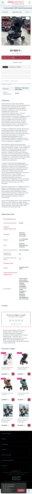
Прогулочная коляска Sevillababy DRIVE (23, 368)
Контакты (4, 465)
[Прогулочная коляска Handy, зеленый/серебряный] (7, 410)
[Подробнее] (13, 374)
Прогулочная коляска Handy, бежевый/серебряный (23, 420)
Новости (4, 449)
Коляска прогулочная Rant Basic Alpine (7, 368)
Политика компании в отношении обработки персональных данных (16, 482)
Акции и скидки (6, 433)
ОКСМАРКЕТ (14, 471)
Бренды (3, 439)
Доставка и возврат (7, 460)
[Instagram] (14, 478)
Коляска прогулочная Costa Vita (7, 393)
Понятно (21, 490)
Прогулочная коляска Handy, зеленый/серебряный (7, 420)
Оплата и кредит (6, 455)
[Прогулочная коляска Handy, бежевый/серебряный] (23, 410)
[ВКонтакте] (18, 478)
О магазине (4, 444)
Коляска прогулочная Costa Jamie (23, 393)
